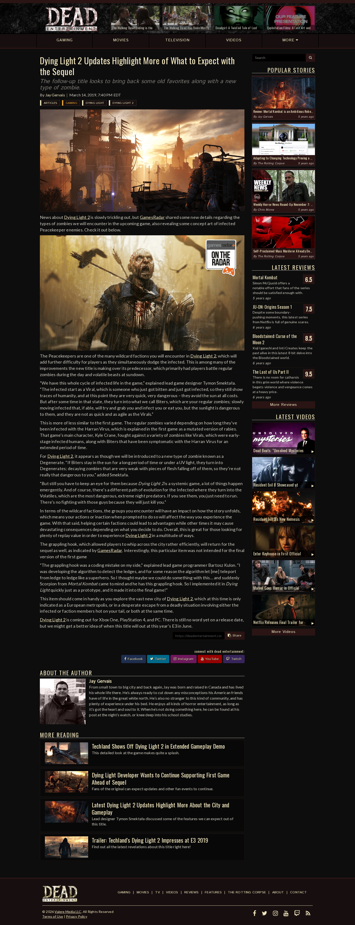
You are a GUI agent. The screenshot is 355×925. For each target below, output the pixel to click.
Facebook (135, 659)
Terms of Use (52, 916)
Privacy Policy (76, 916)
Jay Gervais (55, 95)
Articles (50, 103)
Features (213, 892)
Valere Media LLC (68, 912)
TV (157, 892)
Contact (298, 892)
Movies (143, 892)
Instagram (185, 659)
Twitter (160, 659)
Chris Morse (266, 210)
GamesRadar (152, 217)
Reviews (191, 892)
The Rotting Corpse (271, 163)
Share (236, 635)
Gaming (71, 103)
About (278, 892)
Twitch (235, 659)
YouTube (211, 659)
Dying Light (95, 103)
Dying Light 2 (123, 103)
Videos (172, 892)
